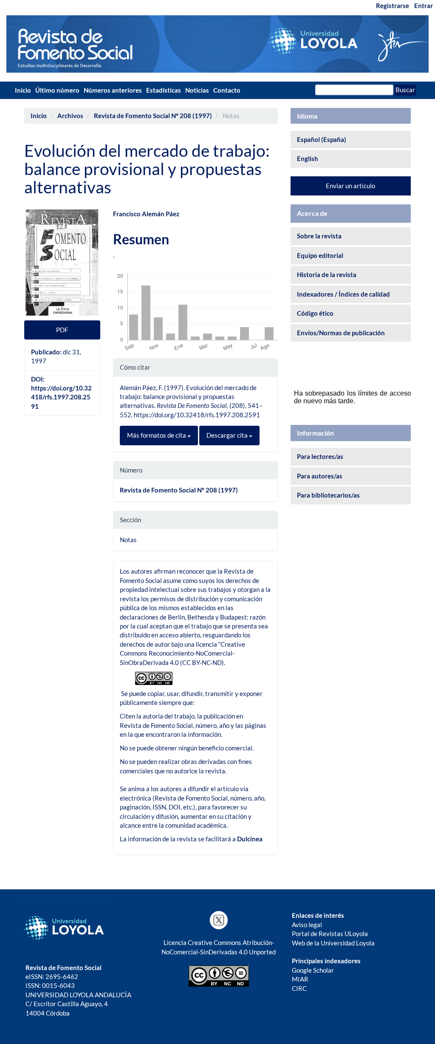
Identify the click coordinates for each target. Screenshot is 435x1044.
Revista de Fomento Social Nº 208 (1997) (153, 115)
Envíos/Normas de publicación (341, 333)
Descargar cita (227, 435)
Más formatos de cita (157, 435)
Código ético (315, 313)
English (307, 158)
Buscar (405, 89)
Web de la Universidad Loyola (333, 943)
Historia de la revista (326, 274)
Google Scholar (313, 970)
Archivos (70, 115)
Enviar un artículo (350, 186)
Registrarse (392, 5)
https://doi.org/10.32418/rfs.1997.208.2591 (61, 397)
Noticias (197, 90)
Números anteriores (113, 90)
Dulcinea (250, 839)
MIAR (300, 979)
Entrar (423, 5)
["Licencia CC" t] (153, 677)
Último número (57, 90)
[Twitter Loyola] (218, 920)
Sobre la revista (319, 236)
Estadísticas (163, 90)
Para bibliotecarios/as (328, 495)
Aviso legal (307, 924)
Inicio (23, 90)
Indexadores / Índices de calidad (343, 294)
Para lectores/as (320, 456)
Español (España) (321, 139)
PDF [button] (62, 330)
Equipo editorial (320, 255)
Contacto (226, 90)
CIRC (299, 988)
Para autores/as (319, 476)
